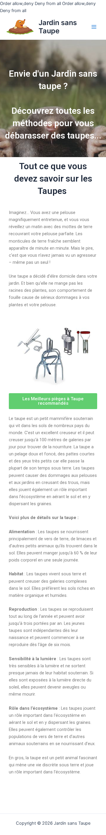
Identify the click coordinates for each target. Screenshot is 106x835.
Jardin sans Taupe (58, 26)
